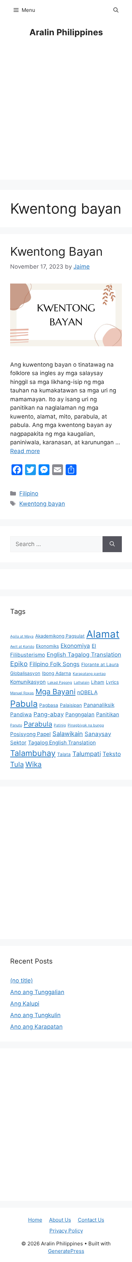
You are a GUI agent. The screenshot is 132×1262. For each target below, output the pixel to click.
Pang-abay (49, 714)
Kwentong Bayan (56, 251)
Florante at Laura (100, 664)
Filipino (28, 493)
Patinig (60, 725)
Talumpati (86, 753)
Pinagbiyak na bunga (86, 725)
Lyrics (112, 682)
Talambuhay (33, 753)
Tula (17, 764)
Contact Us (91, 1220)
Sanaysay (98, 734)
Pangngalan (79, 714)
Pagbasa (48, 705)
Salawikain (67, 733)
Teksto (112, 754)
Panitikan (107, 714)
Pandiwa (21, 714)
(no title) (21, 980)
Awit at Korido (22, 646)
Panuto (16, 725)
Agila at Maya (22, 636)
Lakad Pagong (59, 682)
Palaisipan (71, 705)
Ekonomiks (47, 646)
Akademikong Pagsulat (60, 636)
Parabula (38, 724)
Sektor (18, 742)
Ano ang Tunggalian (37, 992)
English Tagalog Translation (84, 654)
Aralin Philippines (66, 32)
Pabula (24, 703)
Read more (25, 451)
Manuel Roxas (22, 693)
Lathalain (81, 682)
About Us (60, 1220)
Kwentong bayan (42, 503)
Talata (64, 754)
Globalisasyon (25, 673)
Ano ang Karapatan (36, 1026)
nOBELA (87, 692)
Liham (97, 682)
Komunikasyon (28, 682)
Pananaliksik (99, 705)
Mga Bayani (55, 691)
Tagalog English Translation (62, 742)
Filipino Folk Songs (54, 664)
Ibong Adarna (56, 673)
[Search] (112, 544)
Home (35, 1220)
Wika (33, 764)
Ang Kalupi (24, 1003)
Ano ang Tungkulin (35, 1015)
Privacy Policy (66, 1230)
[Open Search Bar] (116, 10)
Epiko (19, 664)
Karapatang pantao (89, 674)
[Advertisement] (66, 113)
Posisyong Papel (30, 734)
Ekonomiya (75, 645)
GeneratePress (66, 1251)
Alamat (102, 634)
